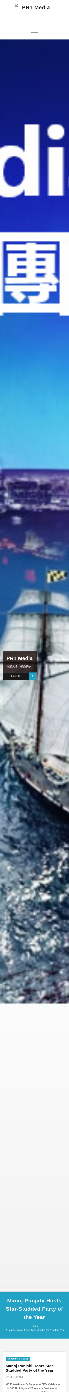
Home (34, 1326)
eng (21, 1377)
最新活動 (15, 676)
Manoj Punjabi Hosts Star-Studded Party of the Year (36, 1330)
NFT (12, 1377)
